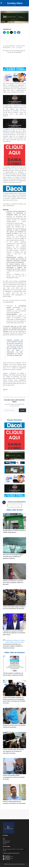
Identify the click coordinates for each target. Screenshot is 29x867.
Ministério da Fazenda (9, 131)
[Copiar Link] (18, 32)
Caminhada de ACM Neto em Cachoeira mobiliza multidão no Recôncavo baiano (13, 646)
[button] (14, 5)
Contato (4, 850)
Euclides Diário (15, 3)
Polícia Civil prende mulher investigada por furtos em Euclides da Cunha (14, 777)
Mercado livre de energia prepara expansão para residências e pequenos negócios (13, 556)
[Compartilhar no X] (11, 32)
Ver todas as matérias (15, 505)
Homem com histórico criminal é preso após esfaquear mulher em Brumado (13, 582)
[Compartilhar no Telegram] (15, 32)
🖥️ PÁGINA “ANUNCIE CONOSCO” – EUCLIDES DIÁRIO (13, 849)
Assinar (22, 410)
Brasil (4, 838)
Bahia (4, 839)
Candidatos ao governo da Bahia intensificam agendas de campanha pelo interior (14, 632)
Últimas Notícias (21, 46)
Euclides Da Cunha (6, 841)
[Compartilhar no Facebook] (4, 32)
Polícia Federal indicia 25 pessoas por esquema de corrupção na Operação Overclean (13, 751)
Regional (4, 843)
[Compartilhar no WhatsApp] (7, 32)
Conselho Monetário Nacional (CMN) (15, 175)
